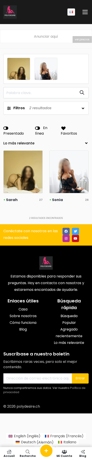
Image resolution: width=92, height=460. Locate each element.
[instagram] (66, 238)
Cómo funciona (23, 322)
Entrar (80, 378)
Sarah (12, 199)
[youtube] (75, 238)
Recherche (28, 455)
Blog (23, 329)
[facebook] (66, 231)
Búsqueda (69, 315)
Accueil (9, 455)
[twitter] (75, 231)
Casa (23, 309)
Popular (69, 322)
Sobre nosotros (23, 315)
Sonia (57, 199)
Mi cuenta (64, 455)
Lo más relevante (69, 342)
